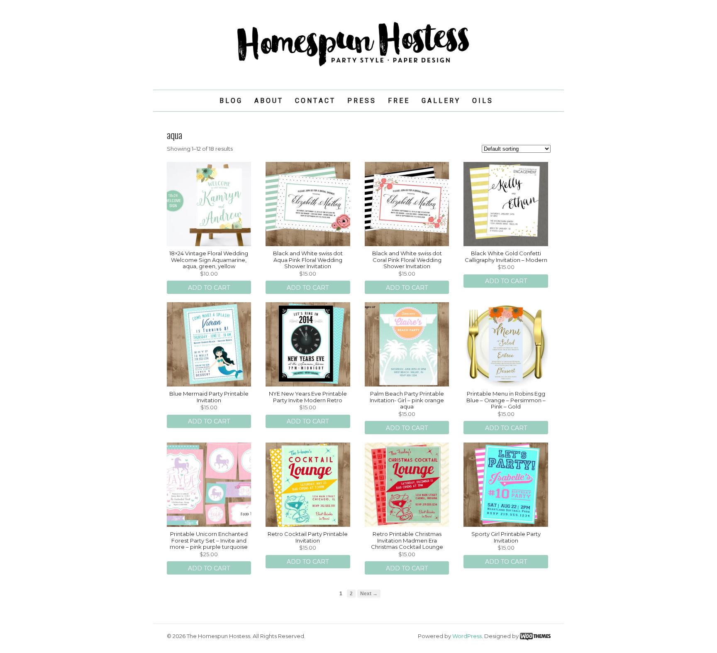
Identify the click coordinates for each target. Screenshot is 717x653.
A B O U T (268, 101)
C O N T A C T (314, 101)
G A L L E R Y (440, 101)
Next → (369, 593)
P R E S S (361, 101)
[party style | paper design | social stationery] (359, 66)
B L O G (230, 101)
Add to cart (209, 287)
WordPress (467, 636)
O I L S (482, 101)
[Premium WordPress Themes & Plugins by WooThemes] (535, 636)
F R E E (398, 101)
